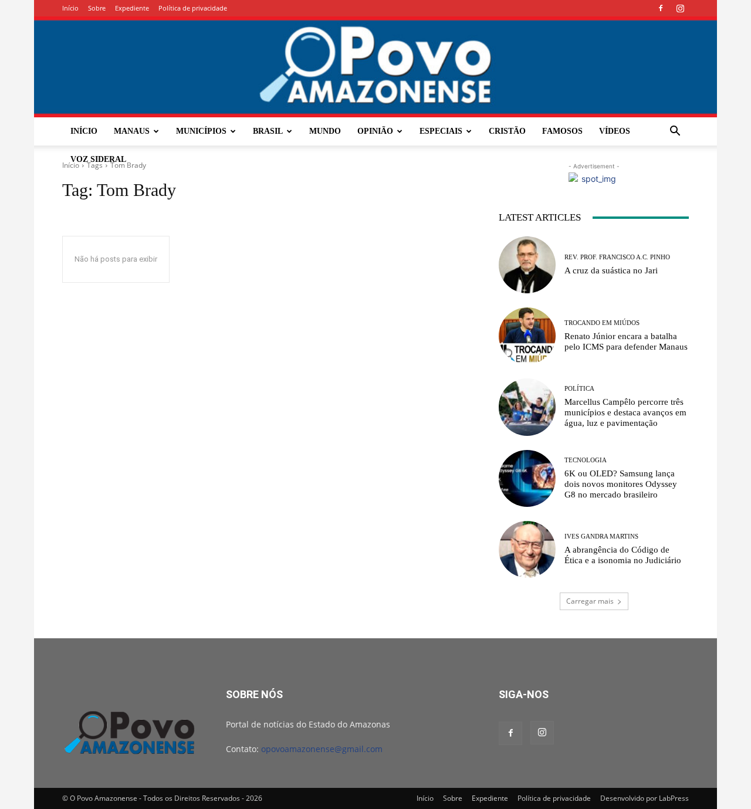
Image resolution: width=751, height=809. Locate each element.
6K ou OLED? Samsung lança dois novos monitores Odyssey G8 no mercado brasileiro (620, 484)
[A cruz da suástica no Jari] (527, 264)
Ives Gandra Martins (601, 536)
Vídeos (614, 131)
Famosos (562, 131)
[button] (675, 132)
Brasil (268, 131)
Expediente (132, 8)
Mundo (325, 131)
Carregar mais (590, 601)
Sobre (97, 8)
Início (70, 8)
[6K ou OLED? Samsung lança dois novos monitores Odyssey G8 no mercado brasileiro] (527, 478)
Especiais (441, 131)
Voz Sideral (98, 159)
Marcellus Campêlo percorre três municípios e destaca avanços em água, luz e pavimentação (625, 412)
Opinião (375, 131)
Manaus (132, 131)
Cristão (507, 131)
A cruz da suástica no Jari (611, 270)
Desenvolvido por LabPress (644, 798)
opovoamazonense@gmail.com (322, 748)
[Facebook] (660, 8)
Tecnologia (585, 460)
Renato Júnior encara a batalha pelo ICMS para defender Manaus (626, 341)
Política (579, 388)
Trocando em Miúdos (602, 323)
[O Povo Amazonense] (375, 66)
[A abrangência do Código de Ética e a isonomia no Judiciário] (527, 549)
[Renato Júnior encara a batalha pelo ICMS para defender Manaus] (527, 335)
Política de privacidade (192, 8)
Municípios (201, 131)
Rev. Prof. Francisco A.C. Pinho (617, 257)
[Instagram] (680, 8)
